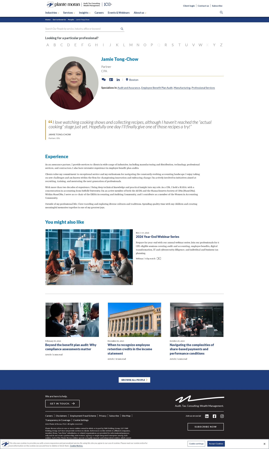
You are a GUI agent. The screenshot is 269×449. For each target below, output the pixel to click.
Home (48, 20)
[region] (134, 444)
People (71, 20)
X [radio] (207, 45)
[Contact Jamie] (104, 79)
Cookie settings (81, 420)
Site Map (126, 415)
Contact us (203, 5)
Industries (51, 12)
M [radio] (131, 45)
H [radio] (96, 45)
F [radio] (82, 45)
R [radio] (166, 45)
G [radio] (89, 45)
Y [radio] (214, 45)
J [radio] (110, 45)
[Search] (221, 12)
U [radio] (186, 45)
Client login (189, 5)
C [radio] (61, 45)
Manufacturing (182, 87)
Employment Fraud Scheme (83, 415)
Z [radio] (221, 45)
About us (139, 12)
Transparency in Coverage (57, 420)
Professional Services (203, 87)
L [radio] (124, 45)
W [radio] (200, 45)
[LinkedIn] (207, 416)
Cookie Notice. (76, 446)
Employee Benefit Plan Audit (157, 87)
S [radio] (173, 45)
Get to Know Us (59, 20)
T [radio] (179, 45)
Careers (99, 12)
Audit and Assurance (129, 87)
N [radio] (138, 45)
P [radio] (152, 45)
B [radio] (55, 45)
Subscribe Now (206, 426)
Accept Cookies (216, 444)
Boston (133, 79)
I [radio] (103, 45)
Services (68, 12)
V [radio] (193, 45)
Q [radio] (158, 45)
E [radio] (75, 45)
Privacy (102, 415)
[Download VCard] (111, 79)
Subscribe (217, 5)
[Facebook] (214, 416)
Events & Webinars (119, 12)
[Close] (264, 444)
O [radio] (144, 45)
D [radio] (68, 45)
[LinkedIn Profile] (118, 79)
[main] (134, 224)
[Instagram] (222, 416)
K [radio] (117, 45)
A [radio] (48, 45)
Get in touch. (60, 403)
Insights (83, 12)
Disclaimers (61, 415)
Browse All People (133, 380)
